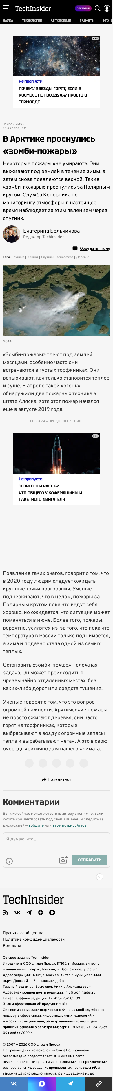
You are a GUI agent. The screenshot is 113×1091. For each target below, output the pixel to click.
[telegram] (29, 912)
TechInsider (33, 8)
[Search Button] (97, 8)
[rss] (6, 912)
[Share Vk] (14, 1084)
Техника (18, 257)
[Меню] (6, 8)
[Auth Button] (107, 8)
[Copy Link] (99, 1084)
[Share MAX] (42, 1084)
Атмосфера (65, 257)
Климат (32, 257)
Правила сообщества (23, 933)
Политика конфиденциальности (34, 939)
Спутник (47, 257)
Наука (7, 124)
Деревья (82, 257)
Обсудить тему (95, 248)
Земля (20, 124)
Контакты (12, 945)
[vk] (17, 912)
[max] (52, 912)
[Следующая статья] (56, 876)
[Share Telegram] (70, 1084)
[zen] (40, 912)
